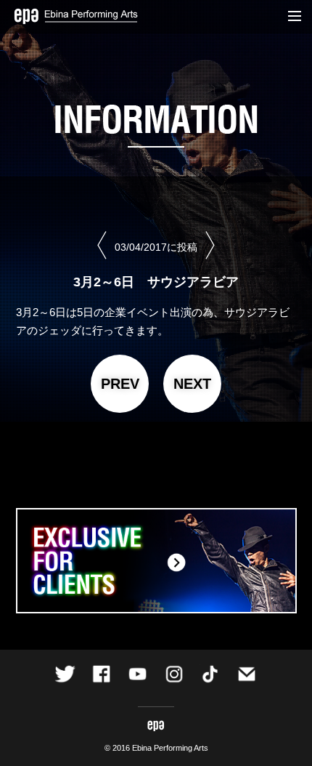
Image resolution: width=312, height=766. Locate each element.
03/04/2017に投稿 (156, 247)
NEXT (192, 384)
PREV (120, 384)
